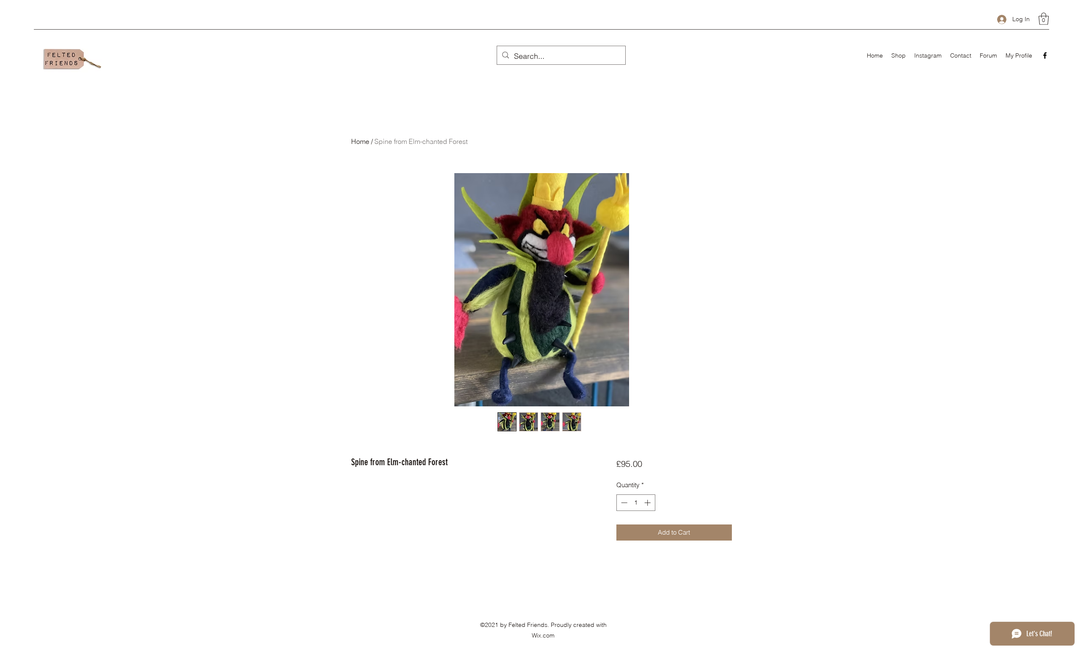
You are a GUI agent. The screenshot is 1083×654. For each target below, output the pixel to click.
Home (360, 141)
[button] (1044, 19)
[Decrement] (623, 503)
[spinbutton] (636, 503)
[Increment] (648, 503)
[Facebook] (1045, 55)
